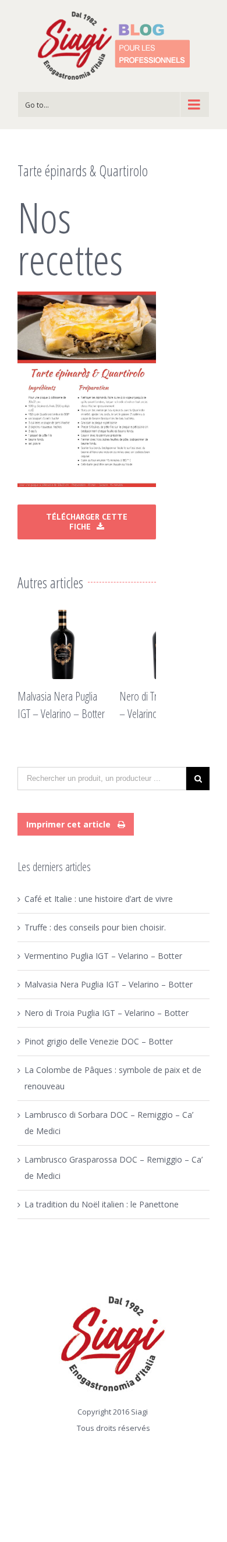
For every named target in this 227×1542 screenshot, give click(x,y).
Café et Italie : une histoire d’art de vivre (98, 898)
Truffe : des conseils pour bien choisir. (95, 927)
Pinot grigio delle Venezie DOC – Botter (98, 1041)
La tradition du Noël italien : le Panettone (101, 1204)
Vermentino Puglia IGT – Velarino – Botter (103, 955)
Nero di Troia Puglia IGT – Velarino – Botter (106, 1012)
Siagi (139, 1411)
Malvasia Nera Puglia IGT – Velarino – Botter (108, 984)
